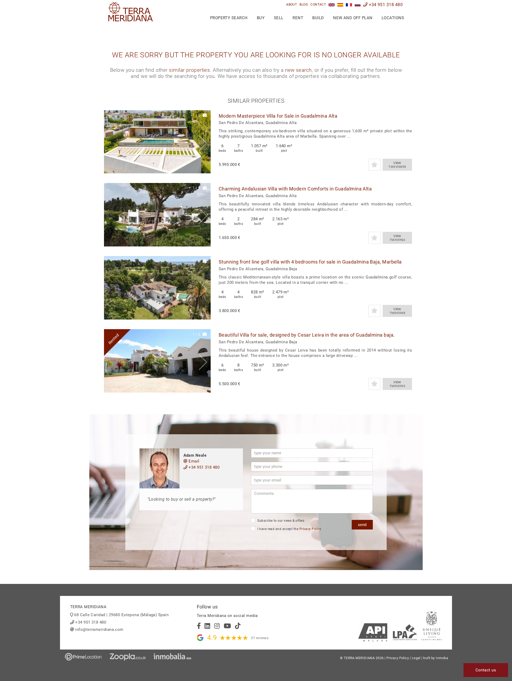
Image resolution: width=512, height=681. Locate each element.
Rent (298, 17)
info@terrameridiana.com (99, 629)
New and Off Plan (352, 17)
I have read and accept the (289, 529)
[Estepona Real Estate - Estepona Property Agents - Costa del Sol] (332, 5)
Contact (318, 4)
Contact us (485, 670)
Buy (261, 17)
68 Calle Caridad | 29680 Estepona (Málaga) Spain (121, 614)
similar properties (189, 70)
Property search (229, 17)
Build (318, 17)
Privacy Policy (310, 529)
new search (298, 70)
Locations (393, 17)
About (291, 4)
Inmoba (442, 658)
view (397, 165)
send (362, 524)
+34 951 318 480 (385, 4)
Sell (278, 17)
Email (193, 461)
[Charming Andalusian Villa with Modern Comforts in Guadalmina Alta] (157, 214)
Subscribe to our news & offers (281, 521)
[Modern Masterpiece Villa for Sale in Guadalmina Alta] (157, 142)
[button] (205, 142)
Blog (303, 4)
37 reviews (260, 638)
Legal (416, 658)
